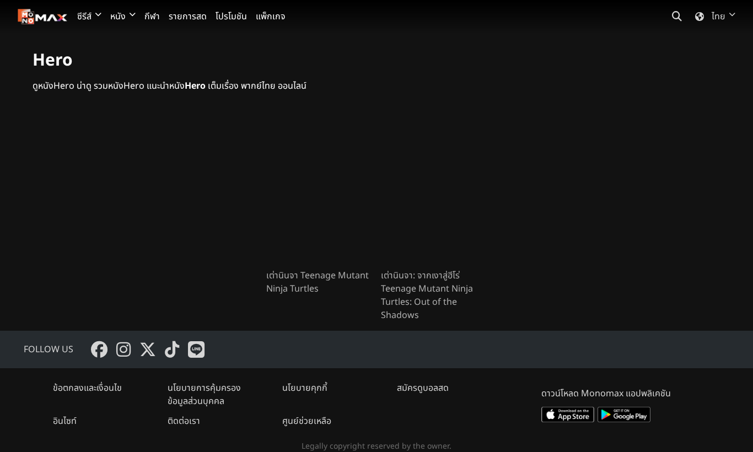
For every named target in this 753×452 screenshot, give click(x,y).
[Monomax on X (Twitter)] (147, 349)
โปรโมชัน (231, 16)
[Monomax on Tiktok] (172, 349)
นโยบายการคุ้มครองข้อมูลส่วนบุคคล (204, 394)
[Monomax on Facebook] (99, 349)
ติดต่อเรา (184, 421)
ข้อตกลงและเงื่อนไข (87, 388)
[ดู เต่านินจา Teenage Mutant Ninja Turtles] (319, 189)
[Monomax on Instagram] (123, 349)
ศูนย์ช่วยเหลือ (306, 421)
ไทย (718, 16)
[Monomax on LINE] (196, 349)
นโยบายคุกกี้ (304, 388)
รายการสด (188, 16)
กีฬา (152, 16)
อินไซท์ (65, 421)
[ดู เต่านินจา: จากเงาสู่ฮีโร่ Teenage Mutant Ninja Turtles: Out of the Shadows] (434, 189)
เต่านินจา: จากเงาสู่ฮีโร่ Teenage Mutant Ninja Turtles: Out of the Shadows (427, 295)
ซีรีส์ (84, 16)
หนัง (118, 16)
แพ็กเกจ (271, 16)
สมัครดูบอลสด (423, 388)
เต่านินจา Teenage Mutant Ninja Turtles (317, 282)
